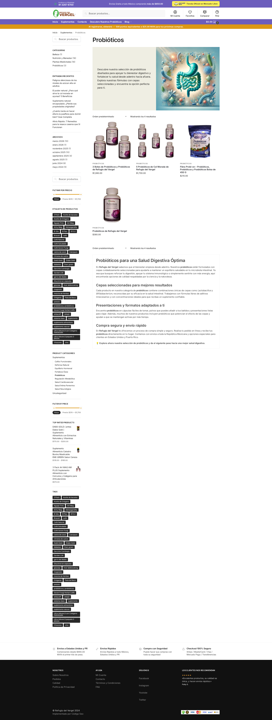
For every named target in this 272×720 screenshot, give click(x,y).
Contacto (100, 679)
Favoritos (190, 16)
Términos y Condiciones (108, 683)
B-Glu (56, 231)
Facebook (144, 678)
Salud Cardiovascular (64, 382)
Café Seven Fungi (61, 248)
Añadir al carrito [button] (112, 180)
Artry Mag (58, 227)
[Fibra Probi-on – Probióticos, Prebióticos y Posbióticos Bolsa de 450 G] (199, 141)
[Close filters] (82, 38)
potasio (57, 302)
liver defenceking (71, 285)
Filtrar (56, 199)
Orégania (57, 298)
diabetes (57, 264)
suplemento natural (62, 327)
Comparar (204, 16)
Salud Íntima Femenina (65, 385)
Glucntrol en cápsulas (62, 281)
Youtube (143, 692)
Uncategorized (59, 393)
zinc (67, 342)
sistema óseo (59, 318)
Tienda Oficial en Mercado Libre (202, 4)
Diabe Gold (70, 260)
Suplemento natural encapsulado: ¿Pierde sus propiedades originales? (64, 104)
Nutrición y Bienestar (62, 58)
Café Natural (59, 240)
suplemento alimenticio (63, 322)
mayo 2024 (58, 167)
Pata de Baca (70, 298)
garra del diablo (60, 277)
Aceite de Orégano (61, 219)
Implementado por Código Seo (68, 713)
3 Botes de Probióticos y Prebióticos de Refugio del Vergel (111, 168)
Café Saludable (60, 244)
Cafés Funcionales (63, 361)
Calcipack (73, 252)
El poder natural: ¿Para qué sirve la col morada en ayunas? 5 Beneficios (65, 93)
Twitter (142, 699)
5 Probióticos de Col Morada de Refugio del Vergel (152, 168)
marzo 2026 (58, 141)
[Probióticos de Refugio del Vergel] (112, 205)
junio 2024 (58, 163)
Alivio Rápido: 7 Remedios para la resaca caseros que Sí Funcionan (66, 124)
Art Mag (70, 223)
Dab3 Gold (58, 260)
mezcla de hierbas (61, 293)
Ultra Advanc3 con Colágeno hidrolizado (65, 332)
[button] (212, 21)
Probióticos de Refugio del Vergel (110, 231)
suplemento (73, 318)
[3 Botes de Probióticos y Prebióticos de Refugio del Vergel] (112, 141)
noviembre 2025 (60, 148)
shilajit (67, 314)
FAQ (217, 16)
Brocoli (57, 235)
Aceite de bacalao (70, 215)
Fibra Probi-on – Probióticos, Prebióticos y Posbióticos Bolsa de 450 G (198, 169)
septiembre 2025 (61, 156)
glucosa (57, 285)
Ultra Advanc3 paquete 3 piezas (64, 337)
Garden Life (58, 273)
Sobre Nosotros (61, 675)
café (65, 235)
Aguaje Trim (59, 223)
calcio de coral (60, 252)
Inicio (55, 32)
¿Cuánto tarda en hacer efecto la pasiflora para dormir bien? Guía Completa (67, 114)
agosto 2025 (59, 159)
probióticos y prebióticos (64, 306)
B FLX (73, 231)
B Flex (64, 231)
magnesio (58, 289)
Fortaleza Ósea (61, 372)
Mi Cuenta (175, 16)
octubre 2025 (59, 152)
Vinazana (58, 342)
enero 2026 (58, 145)
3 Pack (57, 215)
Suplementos (66, 32)
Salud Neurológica (63, 389)
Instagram (144, 685)
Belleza (56, 54)
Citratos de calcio (61, 256)
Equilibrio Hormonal (63, 368)
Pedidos (57, 679)
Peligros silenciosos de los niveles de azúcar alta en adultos (65, 83)
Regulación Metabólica (65, 378)
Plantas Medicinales (62, 62)
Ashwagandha (71, 227)
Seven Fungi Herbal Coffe (64, 310)
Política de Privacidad (64, 687)
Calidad (56, 683)
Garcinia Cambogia (62, 269)
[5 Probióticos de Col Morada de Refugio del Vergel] (156, 141)
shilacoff (57, 314)
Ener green (68, 264)
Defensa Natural (62, 365)
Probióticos (98, 164)
